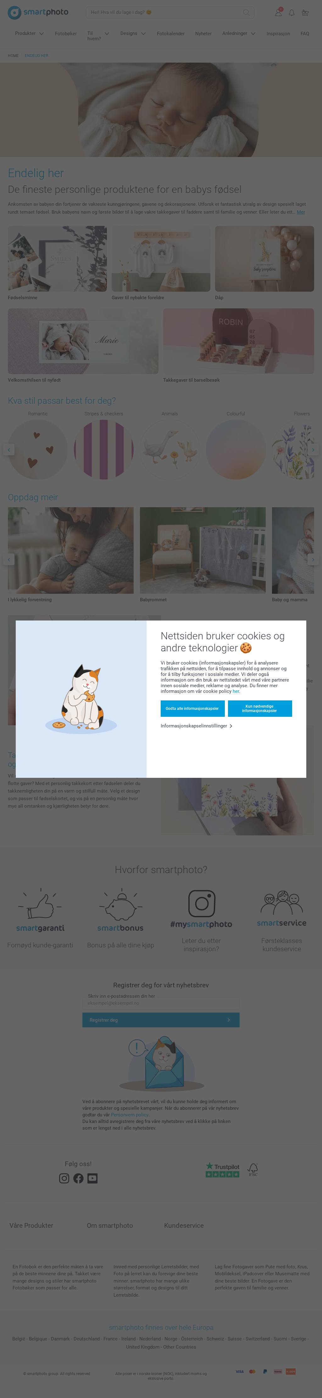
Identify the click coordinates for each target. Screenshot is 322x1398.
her (236, 691)
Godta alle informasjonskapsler (192, 708)
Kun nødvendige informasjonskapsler (259, 708)
